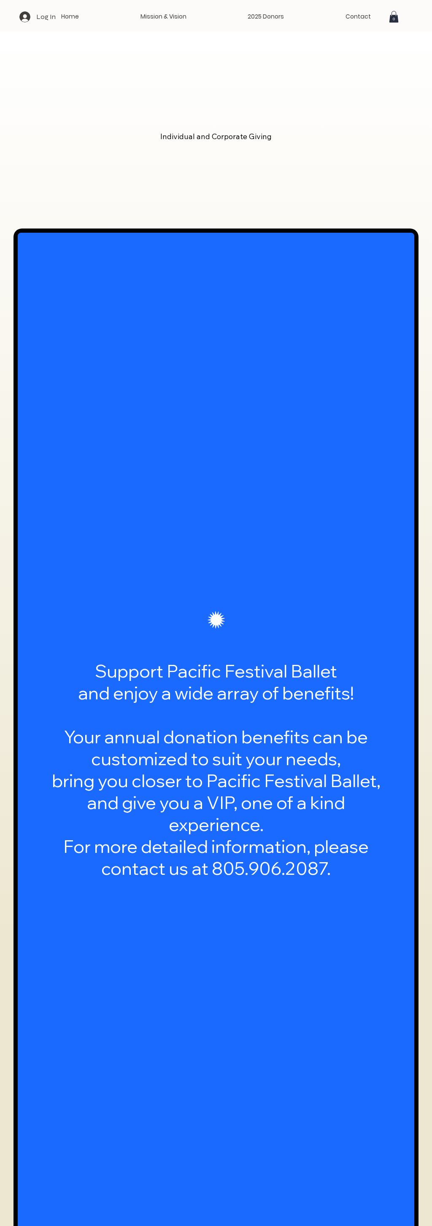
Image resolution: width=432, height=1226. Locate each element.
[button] (394, 16)
